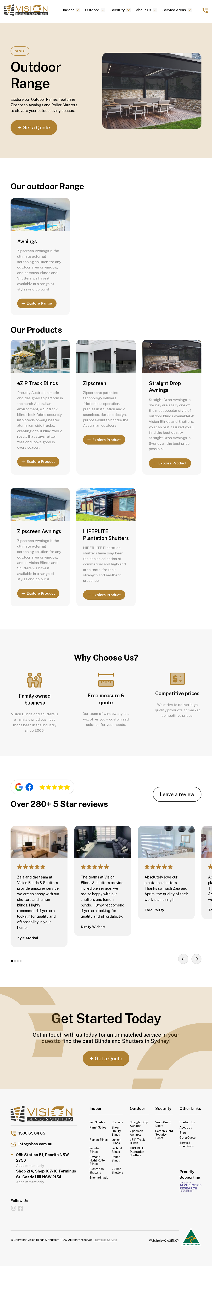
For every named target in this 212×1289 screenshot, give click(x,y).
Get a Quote (187, 1137)
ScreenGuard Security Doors (164, 1134)
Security (118, 10)
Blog (182, 1132)
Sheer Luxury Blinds (116, 1131)
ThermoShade (98, 1177)
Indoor (68, 10)
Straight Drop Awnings (139, 1124)
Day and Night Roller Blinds (97, 1160)
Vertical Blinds (117, 1150)
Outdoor (92, 10)
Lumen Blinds (116, 1141)
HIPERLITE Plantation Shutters (137, 1152)
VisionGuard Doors (163, 1124)
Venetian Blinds (95, 1150)
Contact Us (187, 1122)
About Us (143, 10)
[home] (29, 10)
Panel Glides (97, 1127)
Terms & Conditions (186, 1144)
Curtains (117, 1122)
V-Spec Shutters (117, 1170)
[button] (71, 10)
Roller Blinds (116, 1158)
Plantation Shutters (96, 1170)
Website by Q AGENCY (164, 1240)
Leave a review (177, 794)
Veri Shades (97, 1122)
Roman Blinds (98, 1139)
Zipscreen (94, 383)
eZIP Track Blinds (37, 383)
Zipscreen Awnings (39, 531)
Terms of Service (105, 1240)
